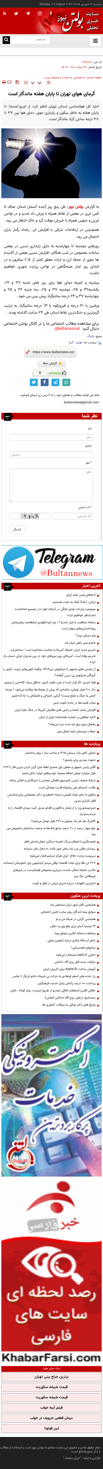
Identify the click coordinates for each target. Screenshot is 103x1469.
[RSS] (5, 14)
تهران (79, 342)
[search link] (6, 40)
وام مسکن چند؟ (86, 635)
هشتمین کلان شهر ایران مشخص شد (73, 904)
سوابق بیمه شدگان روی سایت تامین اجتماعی (68, 912)
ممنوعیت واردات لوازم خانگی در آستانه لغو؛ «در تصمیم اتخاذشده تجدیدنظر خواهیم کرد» (55, 612)
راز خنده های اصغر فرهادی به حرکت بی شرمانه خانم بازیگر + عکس (54, 976)
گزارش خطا (50, 363)
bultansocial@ (67, 329)
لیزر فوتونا (51, 1428)
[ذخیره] (17, 82)
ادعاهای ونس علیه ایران (81, 595)
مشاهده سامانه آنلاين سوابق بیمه (75, 933)
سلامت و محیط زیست (57, 77)
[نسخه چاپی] (3, 82)
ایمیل (88, 446)
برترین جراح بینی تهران (51, 1377)
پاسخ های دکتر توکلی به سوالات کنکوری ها (69, 1004)
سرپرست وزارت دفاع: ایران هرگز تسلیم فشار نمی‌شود (63, 855)
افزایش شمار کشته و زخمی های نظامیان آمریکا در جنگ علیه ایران (55, 710)
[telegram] (28, 13)
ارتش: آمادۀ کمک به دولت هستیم (74, 602)
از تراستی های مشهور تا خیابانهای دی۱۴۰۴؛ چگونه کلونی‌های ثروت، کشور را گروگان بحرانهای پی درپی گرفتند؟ (49, 672)
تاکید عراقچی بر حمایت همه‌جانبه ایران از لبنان (67, 717)
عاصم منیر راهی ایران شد (80, 642)
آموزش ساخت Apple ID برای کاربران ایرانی (69, 969)
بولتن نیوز (75, 207)
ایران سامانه (72, 1458)
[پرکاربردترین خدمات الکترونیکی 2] (51, 1095)
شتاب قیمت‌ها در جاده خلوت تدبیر (74, 702)
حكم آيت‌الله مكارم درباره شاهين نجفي (72, 940)
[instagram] (39, 14)
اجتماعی (78, 77)
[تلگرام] (52, 562)
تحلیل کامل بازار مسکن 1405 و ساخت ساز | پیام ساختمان (60, 753)
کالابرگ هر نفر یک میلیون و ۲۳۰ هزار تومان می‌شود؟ (63, 821)
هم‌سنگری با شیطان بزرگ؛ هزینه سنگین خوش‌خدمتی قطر (60, 841)
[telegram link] (55, 382)
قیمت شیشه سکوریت (52, 1387)
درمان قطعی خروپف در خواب (51, 1418)
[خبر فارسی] (51, 1271)
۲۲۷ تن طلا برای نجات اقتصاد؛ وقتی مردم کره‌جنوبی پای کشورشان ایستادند (49, 863)
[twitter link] (34, 382)
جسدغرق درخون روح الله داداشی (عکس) (70, 997)
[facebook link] (45, 382)
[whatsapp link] (66, 382)
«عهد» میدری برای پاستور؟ (79, 760)
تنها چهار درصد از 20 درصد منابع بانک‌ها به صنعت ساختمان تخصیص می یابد (51, 831)
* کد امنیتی (85, 507)
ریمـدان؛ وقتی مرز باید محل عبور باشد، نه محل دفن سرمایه (60, 848)
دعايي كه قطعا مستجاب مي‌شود (76, 954)
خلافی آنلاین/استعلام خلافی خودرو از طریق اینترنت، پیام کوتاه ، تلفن (53, 990)
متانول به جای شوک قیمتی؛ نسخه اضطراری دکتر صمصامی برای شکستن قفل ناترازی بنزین (51, 797)
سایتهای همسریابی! (83, 947)
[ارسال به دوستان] (9, 82)
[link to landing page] (76, 21)
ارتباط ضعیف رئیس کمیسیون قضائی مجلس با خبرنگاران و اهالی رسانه (53, 780)
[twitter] (16, 14)
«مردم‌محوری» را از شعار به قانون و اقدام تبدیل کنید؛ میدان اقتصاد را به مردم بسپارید (52, 811)
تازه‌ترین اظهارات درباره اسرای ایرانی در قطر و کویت (64, 883)
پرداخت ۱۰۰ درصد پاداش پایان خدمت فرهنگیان (67, 983)
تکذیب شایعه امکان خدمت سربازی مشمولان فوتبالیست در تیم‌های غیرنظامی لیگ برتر (54, 873)
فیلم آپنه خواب (51, 1408)
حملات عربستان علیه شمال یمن (76, 731)
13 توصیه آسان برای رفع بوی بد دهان (73, 926)
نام (90, 428)
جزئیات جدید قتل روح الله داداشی (75, 962)
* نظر (89, 463)
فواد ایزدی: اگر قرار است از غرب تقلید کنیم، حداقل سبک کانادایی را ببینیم (50, 682)
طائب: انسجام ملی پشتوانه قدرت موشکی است (67, 787)
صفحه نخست (94, 77)
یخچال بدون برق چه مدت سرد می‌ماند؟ (72, 724)
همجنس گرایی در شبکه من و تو (76, 919)
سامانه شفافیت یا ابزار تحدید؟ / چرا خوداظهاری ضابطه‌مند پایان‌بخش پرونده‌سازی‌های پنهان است (53, 625)
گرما (71, 342)
